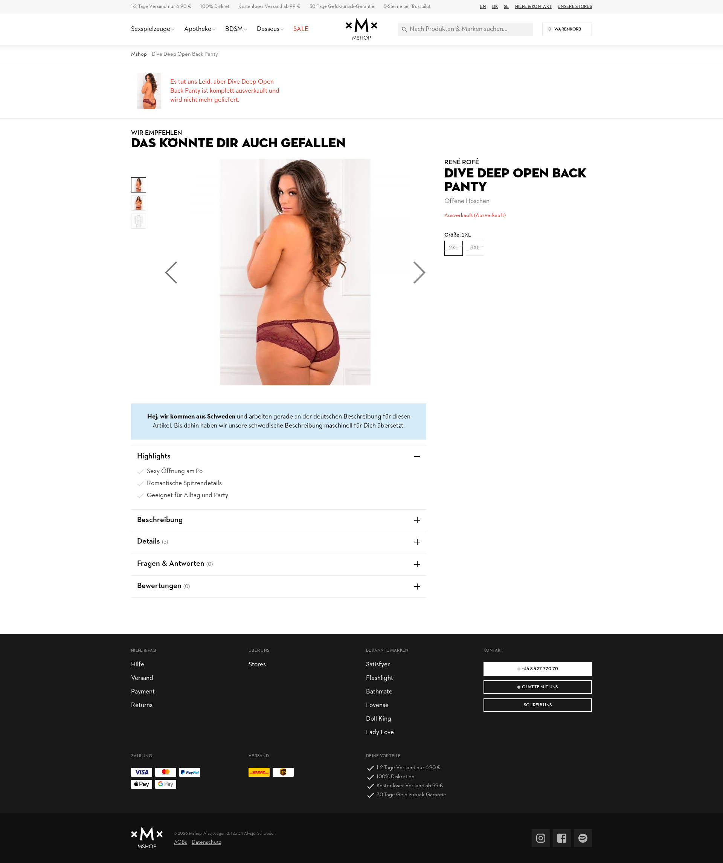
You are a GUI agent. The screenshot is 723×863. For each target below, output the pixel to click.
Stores (257, 664)
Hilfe (137, 664)
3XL (475, 248)
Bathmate (379, 692)
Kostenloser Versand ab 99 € (269, 6)
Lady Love (380, 732)
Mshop (139, 54)
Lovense (377, 705)
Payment (143, 692)
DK (495, 7)
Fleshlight (379, 678)
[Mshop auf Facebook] (562, 838)
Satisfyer (378, 664)
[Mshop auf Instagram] (541, 838)
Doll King (378, 719)
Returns (142, 705)
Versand (142, 678)
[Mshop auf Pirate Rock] (583, 838)
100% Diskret (214, 6)
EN (483, 7)
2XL (453, 248)
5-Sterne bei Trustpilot (407, 6)
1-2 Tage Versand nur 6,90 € (161, 6)
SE (506, 7)
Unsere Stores (575, 7)
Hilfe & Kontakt (533, 7)
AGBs (180, 842)
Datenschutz (206, 842)
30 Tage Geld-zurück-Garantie (342, 6)
